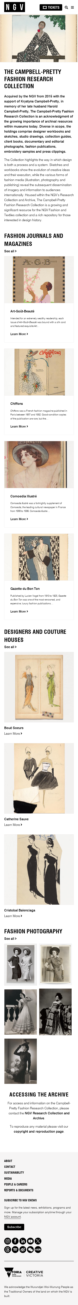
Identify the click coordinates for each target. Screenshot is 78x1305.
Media (8, 1178)
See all (9, 251)
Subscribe (14, 1227)
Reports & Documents (18, 1190)
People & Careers (15, 1184)
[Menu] (72, 7)
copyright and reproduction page (39, 1131)
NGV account (12, 1216)
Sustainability (14, 1172)
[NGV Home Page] (14, 7)
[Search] (66, 7)
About (8, 1161)
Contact (9, 1167)
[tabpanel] (39, 38)
